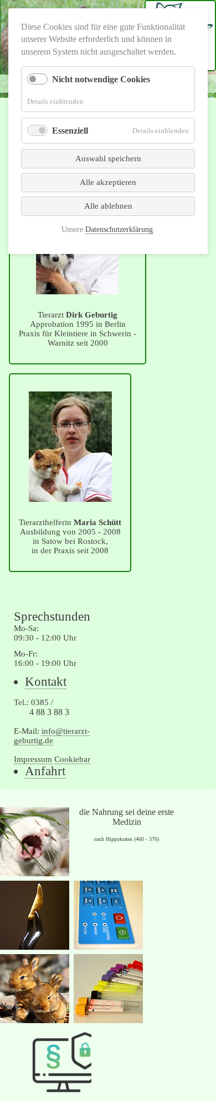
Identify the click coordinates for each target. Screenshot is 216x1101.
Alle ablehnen (108, 206)
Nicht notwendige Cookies (101, 79)
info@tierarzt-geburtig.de (52, 736)
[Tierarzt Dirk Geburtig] (77, 289)
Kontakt (45, 682)
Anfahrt (45, 771)
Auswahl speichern (108, 158)
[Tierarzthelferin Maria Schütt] (70, 497)
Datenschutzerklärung (119, 229)
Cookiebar (72, 759)
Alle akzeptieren (108, 182)
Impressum (33, 759)
